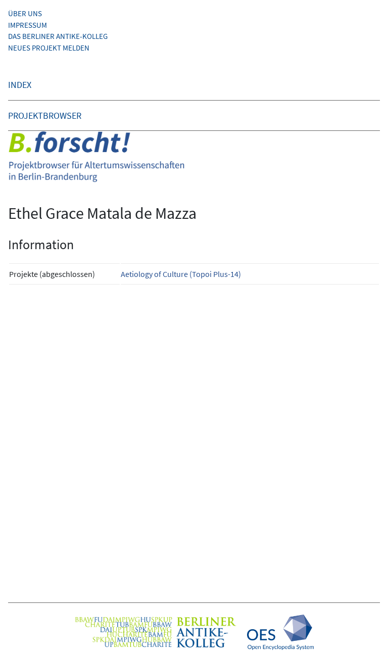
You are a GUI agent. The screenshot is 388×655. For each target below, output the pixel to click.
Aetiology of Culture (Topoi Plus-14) (181, 274)
